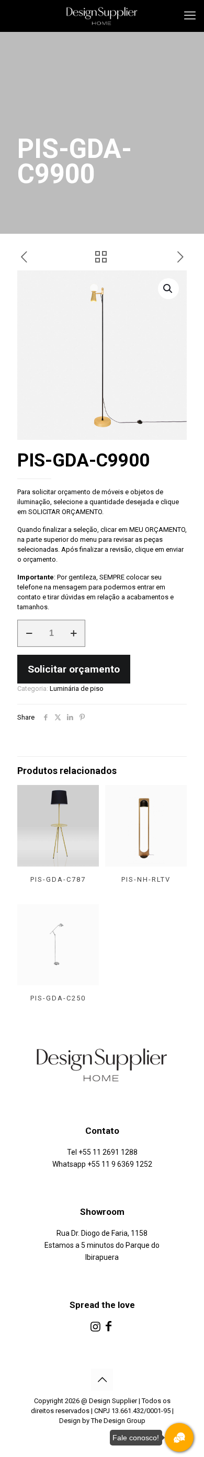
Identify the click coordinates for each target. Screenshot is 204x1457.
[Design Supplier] (102, 16)
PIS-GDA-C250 (58, 998)
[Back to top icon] (102, 1380)
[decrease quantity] (29, 633)
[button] (168, 288)
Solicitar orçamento (74, 669)
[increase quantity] (73, 633)
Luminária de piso (77, 688)
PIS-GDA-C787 (58, 879)
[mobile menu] (190, 16)
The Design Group (118, 1421)
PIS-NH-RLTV (146, 879)
